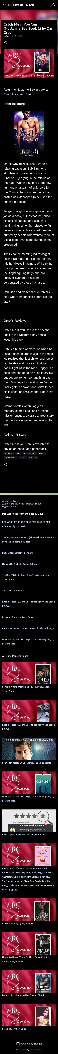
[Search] (54, 4)
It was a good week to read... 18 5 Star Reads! (24, 834)
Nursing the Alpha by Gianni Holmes (19, 564)
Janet (41, 453)
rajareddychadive (35, 1050)
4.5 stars (9, 453)
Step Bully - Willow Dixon (14, 1029)
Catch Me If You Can (17, 330)
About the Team (10, 501)
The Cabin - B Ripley (12, 590)
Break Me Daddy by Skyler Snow (17, 617)
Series (23, 458)
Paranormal (11, 458)
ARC (18, 453)
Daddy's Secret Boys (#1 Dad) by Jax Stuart (23, 995)
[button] (5, 42)
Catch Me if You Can (17, 94)
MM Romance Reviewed (21, 4)
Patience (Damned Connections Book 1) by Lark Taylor (28, 628)
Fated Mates (29, 453)
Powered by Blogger (31, 1043)
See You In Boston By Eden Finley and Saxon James (26, 763)
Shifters (33, 458)
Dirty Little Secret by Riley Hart (17, 553)
